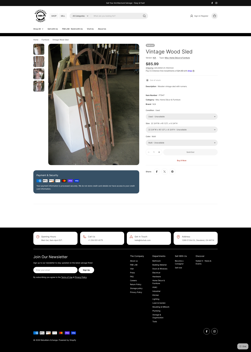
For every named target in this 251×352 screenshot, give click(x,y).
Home (35, 40)
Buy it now (181, 160)
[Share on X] (164, 171)
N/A (154, 58)
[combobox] (109, 16)
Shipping (149, 68)
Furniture (45, 40)
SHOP (53, 16)
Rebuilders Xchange (49, 340)
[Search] (144, 16)
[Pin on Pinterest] (172, 171)
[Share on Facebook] (157, 171)
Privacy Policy (81, 277)
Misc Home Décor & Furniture (177, 58)
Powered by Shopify (67, 340)
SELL (63, 16)
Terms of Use (66, 277)
